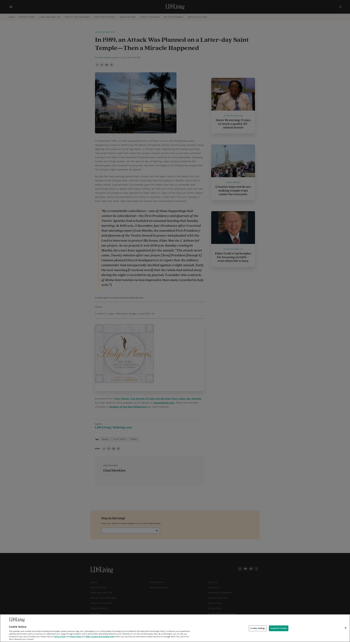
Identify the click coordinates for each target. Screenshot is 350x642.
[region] (175, 628)
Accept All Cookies (278, 628)
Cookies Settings (257, 628)
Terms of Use (59, 637)
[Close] (346, 628)
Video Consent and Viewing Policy (100, 637)
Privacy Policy (75, 637)
